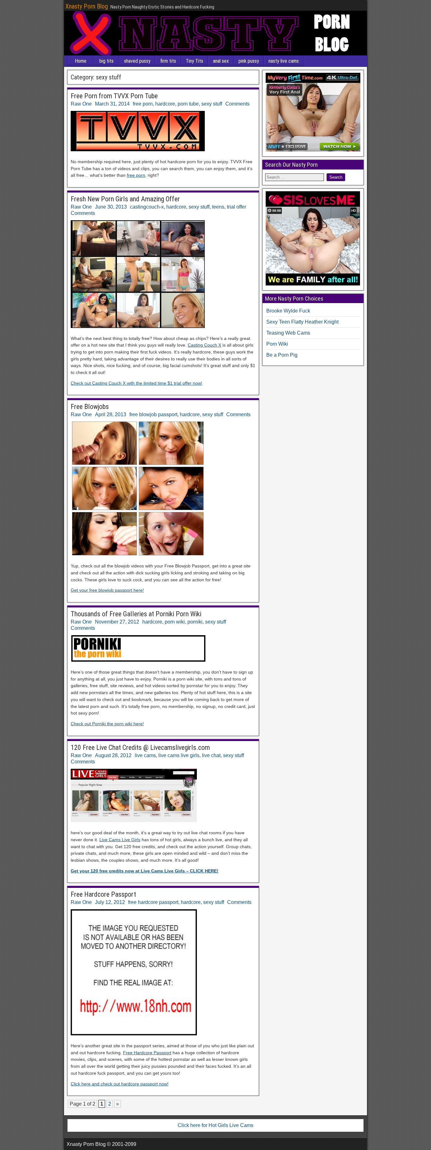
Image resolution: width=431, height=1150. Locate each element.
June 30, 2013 (111, 207)
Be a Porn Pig (282, 355)
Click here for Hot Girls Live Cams (215, 1125)
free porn (143, 103)
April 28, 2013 (110, 414)
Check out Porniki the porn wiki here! (107, 723)
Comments (237, 103)
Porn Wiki (277, 344)
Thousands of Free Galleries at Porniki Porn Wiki (136, 614)
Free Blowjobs (90, 407)
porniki (195, 621)
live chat (211, 755)
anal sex (221, 61)
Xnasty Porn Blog (86, 6)
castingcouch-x (147, 207)
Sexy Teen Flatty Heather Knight (302, 322)
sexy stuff (211, 103)
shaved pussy (137, 61)
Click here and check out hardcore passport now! (119, 1083)
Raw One (81, 103)
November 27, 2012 (117, 621)
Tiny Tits (194, 61)
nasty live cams (284, 61)
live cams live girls (178, 755)
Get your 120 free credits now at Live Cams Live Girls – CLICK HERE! (144, 870)
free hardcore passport (153, 902)
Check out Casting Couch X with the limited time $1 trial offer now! (136, 383)
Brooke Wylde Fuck (288, 310)
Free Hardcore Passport (103, 894)
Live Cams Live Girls (119, 839)
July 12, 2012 (110, 902)
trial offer (236, 207)
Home (80, 61)
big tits (106, 61)
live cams (145, 755)
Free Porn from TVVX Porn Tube (114, 96)
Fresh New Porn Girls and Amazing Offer (125, 199)
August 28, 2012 (113, 755)
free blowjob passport (153, 414)
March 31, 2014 (112, 103)
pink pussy (249, 61)
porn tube (188, 103)
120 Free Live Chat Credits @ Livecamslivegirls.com (140, 747)
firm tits (168, 61)
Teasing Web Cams (288, 333)
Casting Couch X (204, 345)
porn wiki (175, 621)
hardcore (165, 103)
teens (218, 207)
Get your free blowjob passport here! (107, 590)
